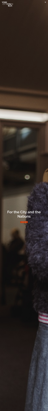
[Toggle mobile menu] (45, 2)
